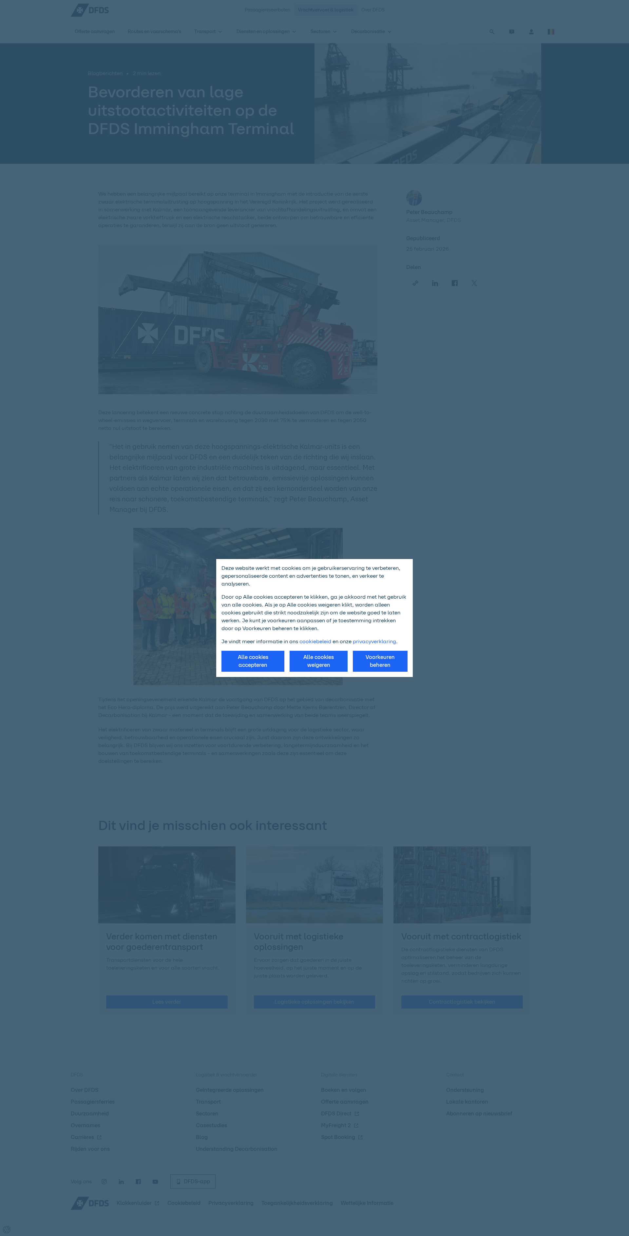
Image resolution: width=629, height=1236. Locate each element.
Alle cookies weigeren (318, 661)
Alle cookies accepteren (253, 661)
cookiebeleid (315, 641)
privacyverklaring (374, 641)
